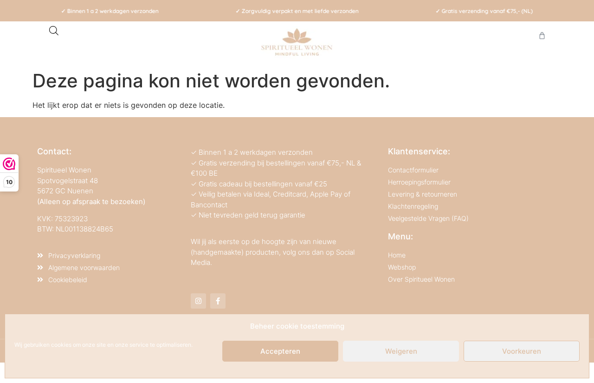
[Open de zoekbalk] (53, 30)
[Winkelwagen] (542, 35)
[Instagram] (198, 301)
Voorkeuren (521, 351)
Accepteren (280, 351)
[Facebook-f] (218, 301)
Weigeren (401, 351)
